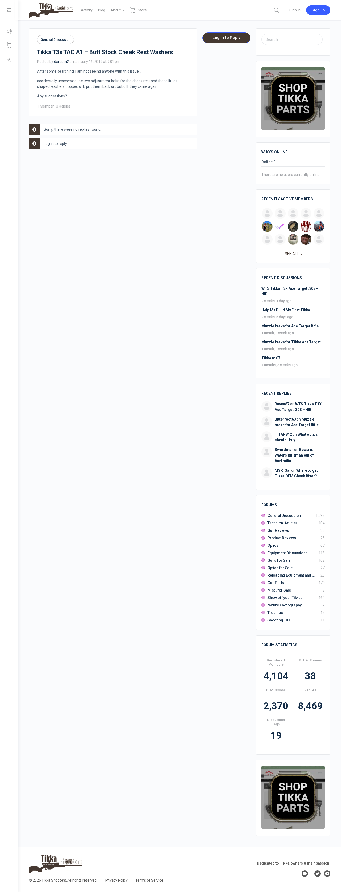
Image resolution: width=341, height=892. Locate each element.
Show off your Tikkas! (285, 598)
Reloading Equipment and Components (291, 575)
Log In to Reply (226, 37)
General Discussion (55, 40)
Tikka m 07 (270, 358)
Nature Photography (284, 605)
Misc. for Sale (279, 590)
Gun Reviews (278, 530)
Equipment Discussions (287, 553)
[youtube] (327, 873)
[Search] (276, 10)
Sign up (318, 10)
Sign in (295, 10)
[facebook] (305, 873)
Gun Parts (275, 583)
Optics (272, 545)
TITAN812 (283, 434)
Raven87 (282, 404)
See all (292, 254)
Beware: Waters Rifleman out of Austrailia (294, 455)
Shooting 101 (278, 620)
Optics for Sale (280, 568)
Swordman (284, 449)
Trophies (275, 612)
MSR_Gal (282, 470)
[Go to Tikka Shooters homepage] (51, 9)
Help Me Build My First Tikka (285, 310)
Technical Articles (282, 523)
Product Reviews (281, 538)
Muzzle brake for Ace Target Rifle (290, 326)
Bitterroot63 (285, 419)
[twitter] (317, 873)
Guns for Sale (278, 560)
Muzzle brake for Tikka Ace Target (291, 342)
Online (268, 162)
